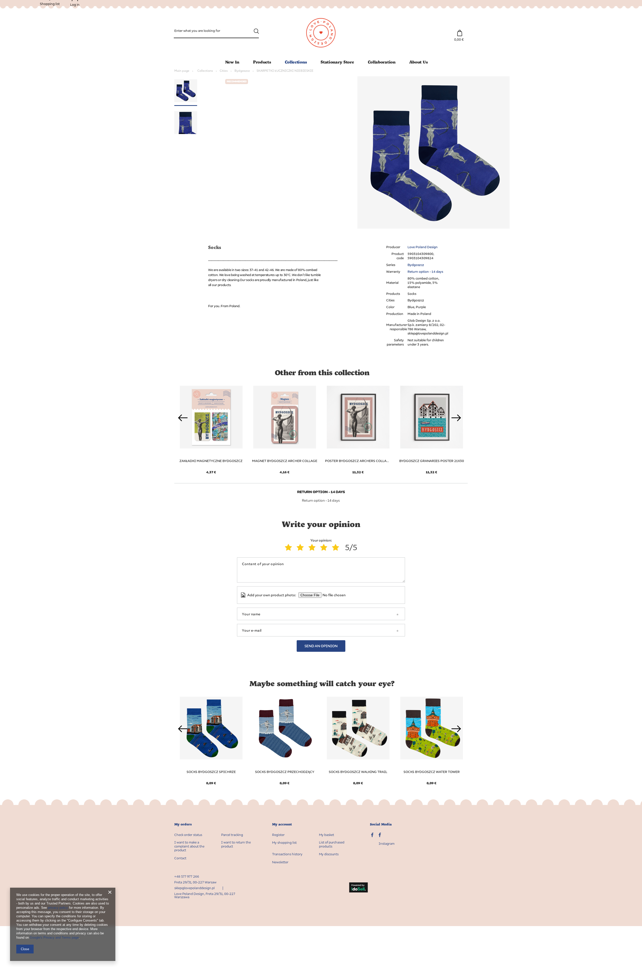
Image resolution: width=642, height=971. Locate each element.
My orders (183, 824)
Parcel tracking (232, 835)
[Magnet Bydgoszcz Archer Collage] (284, 417)
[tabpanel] (284, 427)
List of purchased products (331, 844)
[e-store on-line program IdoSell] (358, 887)
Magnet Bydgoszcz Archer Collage (284, 461)
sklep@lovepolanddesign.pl (194, 888)
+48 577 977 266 (186, 876)
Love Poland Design (423, 247)
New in (232, 62)
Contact (180, 858)
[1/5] (289, 547)
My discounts (329, 854)
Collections (296, 62)
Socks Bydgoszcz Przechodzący (284, 772)
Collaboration (381, 62)
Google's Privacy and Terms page (54, 937)
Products (262, 62)
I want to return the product (236, 844)
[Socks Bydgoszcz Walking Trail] (358, 728)
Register (278, 835)
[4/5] (325, 547)
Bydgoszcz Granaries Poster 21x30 (431, 461)
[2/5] (301, 547)
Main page (181, 71)
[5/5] (336, 547)
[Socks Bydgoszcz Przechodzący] (284, 728)
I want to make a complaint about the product (189, 846)
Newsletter (280, 862)
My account (282, 824)
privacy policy (58, 908)
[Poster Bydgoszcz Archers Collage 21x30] (358, 417)
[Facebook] (380, 835)
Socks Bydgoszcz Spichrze (211, 772)
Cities (224, 71)
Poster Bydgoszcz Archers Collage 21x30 (358, 461)
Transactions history (287, 854)
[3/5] (313, 547)
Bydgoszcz (242, 71)
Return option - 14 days (425, 272)
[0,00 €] (459, 30)
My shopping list (284, 843)
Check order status (188, 835)
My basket (326, 835)
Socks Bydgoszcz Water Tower (432, 772)
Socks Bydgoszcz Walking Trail (358, 772)
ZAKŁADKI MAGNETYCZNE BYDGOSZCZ (211, 461)
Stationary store (337, 62)
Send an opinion (321, 646)
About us (418, 62)
